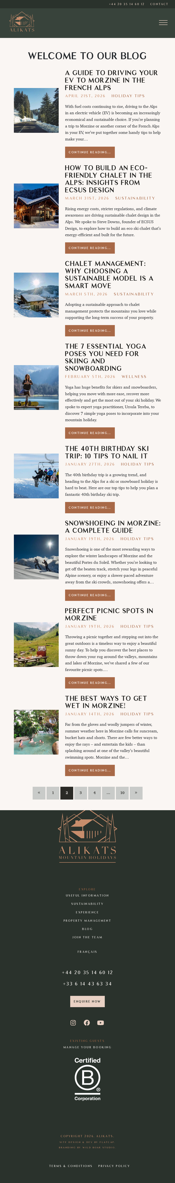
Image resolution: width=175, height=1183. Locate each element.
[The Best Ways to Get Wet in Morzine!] (36, 732)
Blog (87, 929)
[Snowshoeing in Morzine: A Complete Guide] (36, 557)
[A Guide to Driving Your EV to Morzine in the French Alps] (36, 110)
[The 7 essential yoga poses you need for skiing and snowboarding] (36, 387)
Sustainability (135, 198)
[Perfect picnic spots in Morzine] (36, 644)
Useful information (87, 895)
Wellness (134, 376)
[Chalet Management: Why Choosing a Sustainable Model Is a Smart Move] (36, 295)
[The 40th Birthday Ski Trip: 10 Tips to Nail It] (36, 476)
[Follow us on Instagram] (74, 1023)
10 (122, 792)
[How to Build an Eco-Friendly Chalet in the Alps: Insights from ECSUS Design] (36, 206)
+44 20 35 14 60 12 (87, 972)
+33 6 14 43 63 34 (87, 983)
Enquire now (87, 1001)
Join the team (87, 937)
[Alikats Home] (22, 21)
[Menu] (163, 23)
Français (88, 951)
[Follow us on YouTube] (101, 1023)
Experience (87, 912)
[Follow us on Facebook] (87, 1023)
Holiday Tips (128, 96)
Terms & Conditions (71, 1165)
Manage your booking (87, 1047)
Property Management (88, 920)
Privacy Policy (114, 1165)
